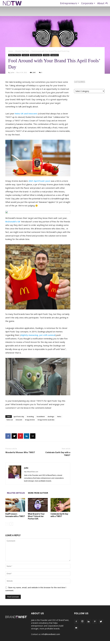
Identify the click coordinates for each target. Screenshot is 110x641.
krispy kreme (30, 420)
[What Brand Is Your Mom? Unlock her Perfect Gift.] (38, 505)
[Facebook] (8, 436)
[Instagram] (82, 621)
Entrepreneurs (68, 3)
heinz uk (10, 420)
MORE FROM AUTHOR (38, 493)
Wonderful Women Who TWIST (20, 452)
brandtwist (41, 416)
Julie (12, 72)
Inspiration (54, 55)
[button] (107, 3)
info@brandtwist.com (50, 634)
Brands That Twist (22, 51)
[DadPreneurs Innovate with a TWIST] (15, 505)
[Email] (32, 436)
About (100, 3)
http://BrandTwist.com (31, 471)
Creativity (25, 55)
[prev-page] (7, 524)
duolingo (51, 416)
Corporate (87, 3)
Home (10, 51)
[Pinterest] (20, 436)
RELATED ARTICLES (16, 493)
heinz (59, 416)
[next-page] (11, 524)
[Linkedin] (26, 436)
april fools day (19, 416)
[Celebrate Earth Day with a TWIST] (60, 505)
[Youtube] (76, 628)
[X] (14, 436)
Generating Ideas (36, 55)
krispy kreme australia (46, 420)
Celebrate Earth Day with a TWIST (57, 453)
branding (30, 416)
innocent (19, 420)
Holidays (46, 55)
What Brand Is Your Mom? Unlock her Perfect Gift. (36, 516)
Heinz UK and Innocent (26, 113)
